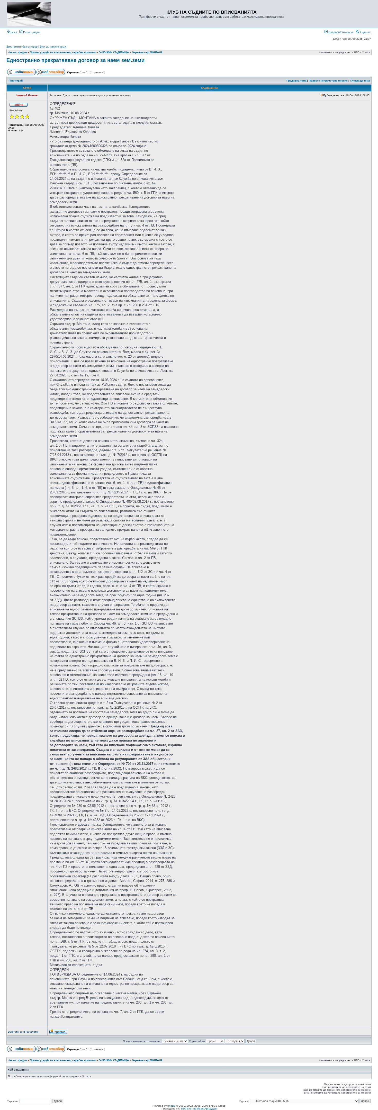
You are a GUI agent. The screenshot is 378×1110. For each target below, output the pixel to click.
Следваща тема (360, 80)
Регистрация (31, 32)
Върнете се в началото (23, 1031)
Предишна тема (296, 80)
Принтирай (16, 80)
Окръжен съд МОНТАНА (147, 52)
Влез (13, 32)
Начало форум (17, 52)
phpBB (171, 1105)
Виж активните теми (53, 46)
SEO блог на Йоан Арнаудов (199, 1108)
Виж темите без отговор (22, 46)
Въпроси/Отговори (340, 32)
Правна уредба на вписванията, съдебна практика (63, 52)
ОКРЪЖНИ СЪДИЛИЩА (114, 52)
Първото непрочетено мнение (328, 80)
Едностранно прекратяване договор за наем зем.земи (75, 60)
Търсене (365, 32)
